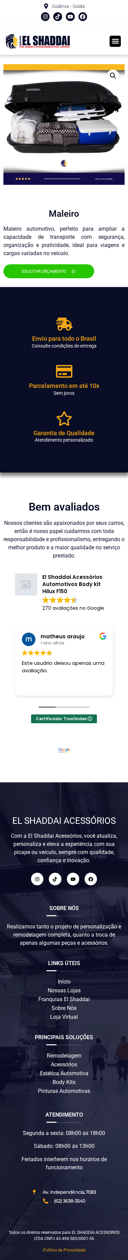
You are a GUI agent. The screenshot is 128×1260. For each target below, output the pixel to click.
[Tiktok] (57, 16)
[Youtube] (70, 16)
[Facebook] (83, 16)
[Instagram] (45, 16)
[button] (115, 41)
